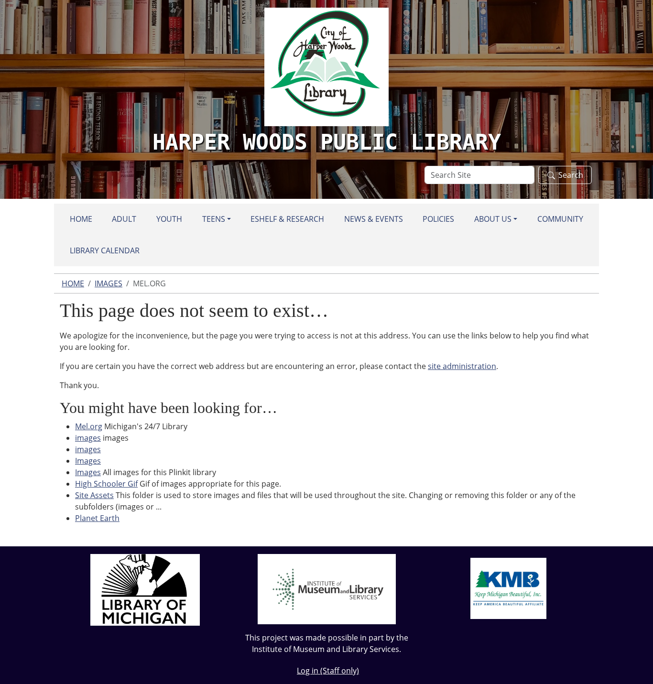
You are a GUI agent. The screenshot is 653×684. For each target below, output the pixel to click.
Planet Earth (97, 518)
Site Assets (94, 495)
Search (570, 175)
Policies (438, 219)
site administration (462, 366)
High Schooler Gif (106, 483)
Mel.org (88, 426)
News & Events (373, 219)
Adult (124, 219)
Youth (169, 219)
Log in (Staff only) (328, 670)
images (88, 438)
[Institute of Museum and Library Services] (327, 588)
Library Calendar (105, 250)
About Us (493, 219)
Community (560, 219)
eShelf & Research (287, 219)
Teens (213, 219)
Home (81, 219)
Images (108, 283)
